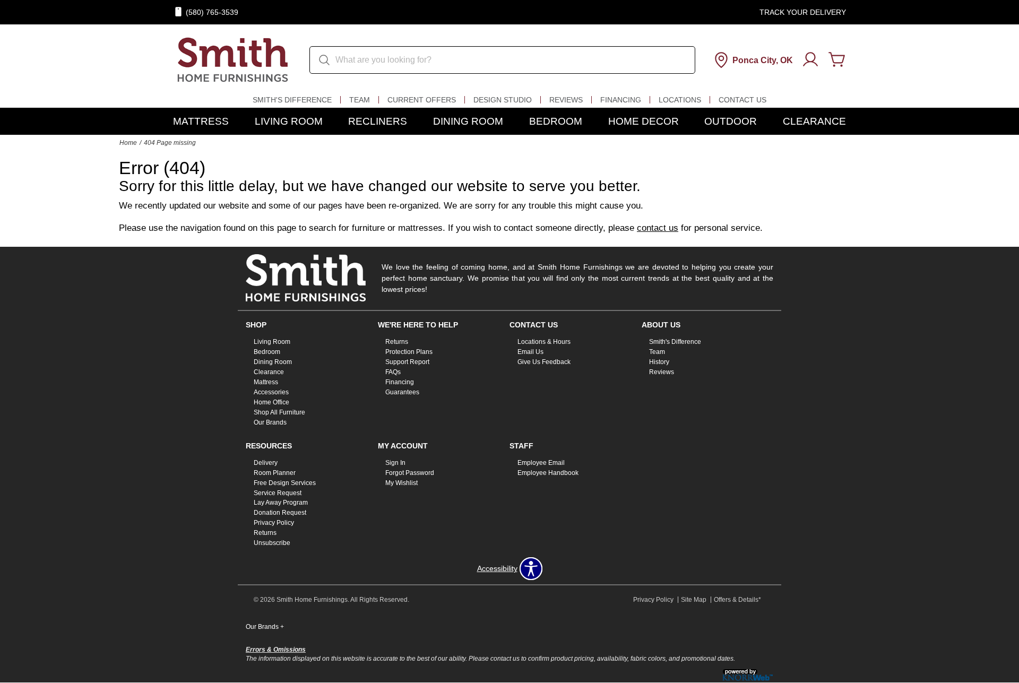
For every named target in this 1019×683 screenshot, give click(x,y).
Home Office (271, 402)
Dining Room (468, 121)
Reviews (566, 99)
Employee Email (541, 462)
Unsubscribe (272, 543)
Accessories (271, 392)
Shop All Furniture (279, 412)
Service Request (277, 492)
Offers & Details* (737, 599)
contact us (657, 228)
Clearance (814, 121)
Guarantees (402, 392)
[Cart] (837, 60)
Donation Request (280, 512)
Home (128, 142)
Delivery (266, 462)
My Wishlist (401, 482)
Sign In (395, 462)
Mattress (201, 121)
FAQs (393, 372)
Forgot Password (409, 473)
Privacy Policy (274, 522)
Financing (620, 99)
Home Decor (643, 121)
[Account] (810, 60)
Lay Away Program (281, 502)
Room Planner (275, 473)
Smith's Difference (292, 99)
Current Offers (421, 99)
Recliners (377, 121)
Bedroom (555, 121)
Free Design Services (285, 482)
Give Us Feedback (544, 362)
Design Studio (502, 99)
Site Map (693, 599)
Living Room (289, 121)
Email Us (530, 352)
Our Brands (270, 422)
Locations (680, 99)
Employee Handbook (547, 473)
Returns (396, 341)
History (659, 362)
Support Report (407, 362)
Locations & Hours (544, 341)
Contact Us (742, 99)
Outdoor (730, 121)
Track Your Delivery (802, 12)
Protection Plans (409, 352)
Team (359, 99)
